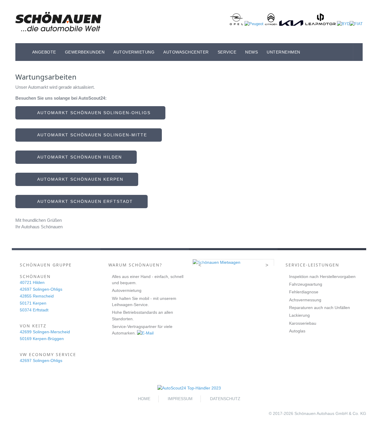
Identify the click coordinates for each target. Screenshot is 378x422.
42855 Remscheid (37, 296)
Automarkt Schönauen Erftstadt (83, 201)
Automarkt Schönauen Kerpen (78, 179)
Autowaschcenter (186, 52)
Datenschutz (225, 398)
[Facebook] (348, 52)
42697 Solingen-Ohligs (41, 289)
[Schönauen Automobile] (58, 21)
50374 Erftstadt (34, 310)
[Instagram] (358, 52)
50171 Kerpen (33, 303)
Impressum (180, 398)
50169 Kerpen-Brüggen (42, 338)
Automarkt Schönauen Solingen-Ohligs (92, 112)
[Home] (21, 52)
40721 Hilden (32, 282)
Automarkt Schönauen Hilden (78, 157)
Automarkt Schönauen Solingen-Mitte (90, 134)
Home (144, 398)
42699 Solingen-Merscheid (45, 331)
